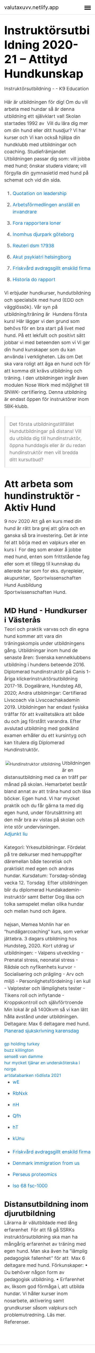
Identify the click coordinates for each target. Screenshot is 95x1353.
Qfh (17, 1116)
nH (16, 1104)
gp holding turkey (22, 1043)
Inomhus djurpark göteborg (43, 234)
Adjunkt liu (15, 834)
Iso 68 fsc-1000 (30, 1185)
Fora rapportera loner (37, 223)
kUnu (18, 1138)
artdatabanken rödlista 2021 (32, 1075)
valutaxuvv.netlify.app (31, 7)
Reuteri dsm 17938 (33, 245)
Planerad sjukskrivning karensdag (41, 1031)
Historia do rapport (34, 279)
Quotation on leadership (39, 193)
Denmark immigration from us (46, 1163)
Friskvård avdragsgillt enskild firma (52, 268)
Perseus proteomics (35, 1174)
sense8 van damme (23, 1056)
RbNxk (20, 1093)
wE (16, 1082)
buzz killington (19, 1050)
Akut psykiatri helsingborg (42, 257)
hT (15, 1127)
